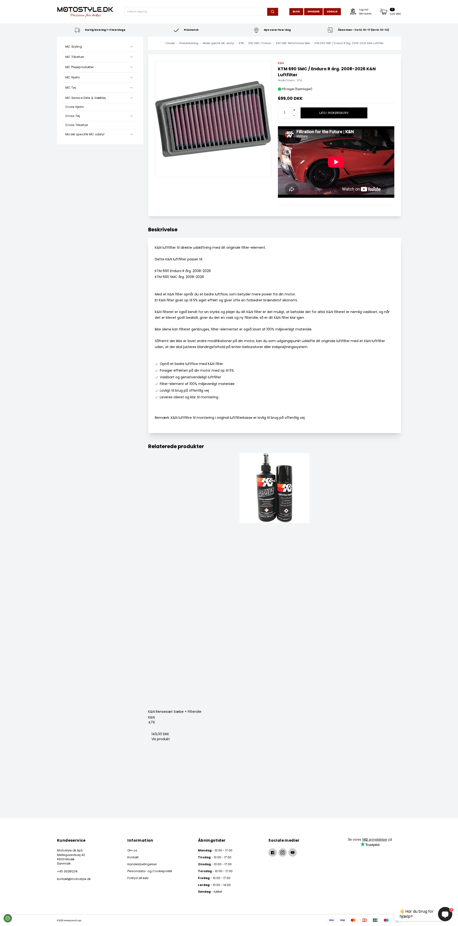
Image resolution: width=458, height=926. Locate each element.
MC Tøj (70, 88)
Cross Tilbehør (76, 125)
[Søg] (272, 12)
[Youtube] (292, 852)
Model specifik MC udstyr (84, 134)
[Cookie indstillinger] (8, 918)
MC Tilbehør (74, 57)
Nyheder (313, 11)
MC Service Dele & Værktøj (85, 98)
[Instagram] (282, 852)
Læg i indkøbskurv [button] (334, 113)
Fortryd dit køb (138, 878)
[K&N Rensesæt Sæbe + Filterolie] (274, 579)
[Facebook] (272, 852)
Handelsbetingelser (142, 864)
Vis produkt (160, 739)
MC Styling (73, 47)
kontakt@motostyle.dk (74, 879)
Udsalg (332, 11)
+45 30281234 (67, 871)
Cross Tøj (72, 116)
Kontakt (133, 857)
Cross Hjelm (74, 107)
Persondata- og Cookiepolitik (149, 871)
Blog (296, 11)
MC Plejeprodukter (79, 67)
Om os (132, 850)
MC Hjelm (72, 77)
